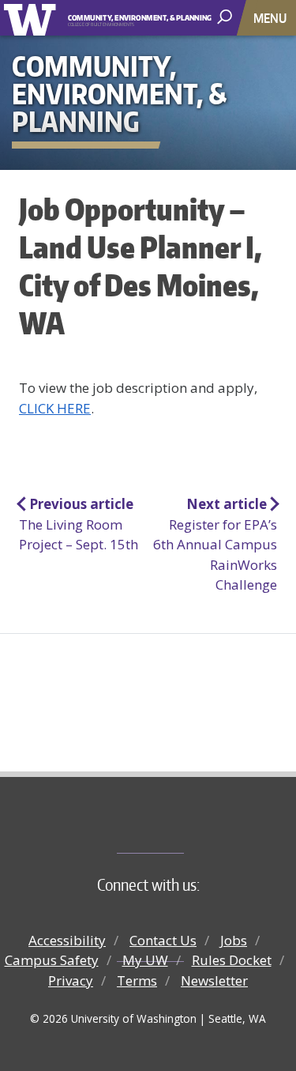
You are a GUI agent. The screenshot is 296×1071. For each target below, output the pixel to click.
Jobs (233, 940)
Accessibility (67, 940)
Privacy (70, 980)
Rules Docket (232, 960)
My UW (145, 960)
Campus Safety (52, 960)
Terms (137, 980)
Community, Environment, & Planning (129, 18)
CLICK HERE (55, 408)
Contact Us (163, 940)
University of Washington (33, 18)
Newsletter (214, 980)
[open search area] (226, 17)
